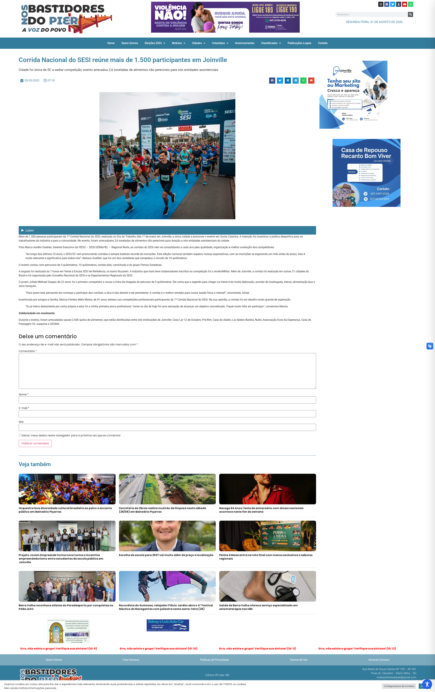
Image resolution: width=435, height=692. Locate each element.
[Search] (410, 14)
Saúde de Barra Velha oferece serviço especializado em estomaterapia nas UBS (258, 607)
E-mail (24, 408)
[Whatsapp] (410, 4)
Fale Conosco (131, 659)
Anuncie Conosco (378, 659)
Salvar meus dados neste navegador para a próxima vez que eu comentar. (71, 435)
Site (21, 422)
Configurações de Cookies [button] (399, 686)
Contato (323, 43)
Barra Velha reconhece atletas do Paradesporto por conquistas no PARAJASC (66, 607)
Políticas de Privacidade (214, 659)
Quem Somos (129, 43)
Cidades (197, 43)
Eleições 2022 (153, 43)
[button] (272, 81)
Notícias (177, 43)
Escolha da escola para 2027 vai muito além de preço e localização (166, 555)
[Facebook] (386, 4)
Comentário (28, 351)
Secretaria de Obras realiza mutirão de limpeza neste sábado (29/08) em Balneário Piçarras (162, 510)
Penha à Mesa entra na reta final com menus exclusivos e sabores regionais (265, 557)
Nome (24, 394)
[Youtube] (404, 4)
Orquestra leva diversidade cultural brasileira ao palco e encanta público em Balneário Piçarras (65, 510)
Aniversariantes (244, 43)
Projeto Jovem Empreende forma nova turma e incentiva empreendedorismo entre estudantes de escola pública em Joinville (61, 558)
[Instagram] (380, 4)
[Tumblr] (398, 4)
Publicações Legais (299, 43)
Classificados (269, 43)
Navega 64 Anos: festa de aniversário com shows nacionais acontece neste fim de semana (261, 510)
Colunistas (218, 43)
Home (111, 43)
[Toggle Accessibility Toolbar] (427, 684)
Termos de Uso (299, 659)
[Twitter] (392, 4)
